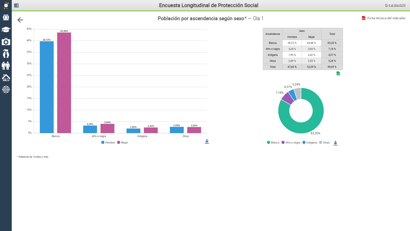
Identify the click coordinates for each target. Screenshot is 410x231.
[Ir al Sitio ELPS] (386, 5)
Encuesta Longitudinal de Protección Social (208, 5)
